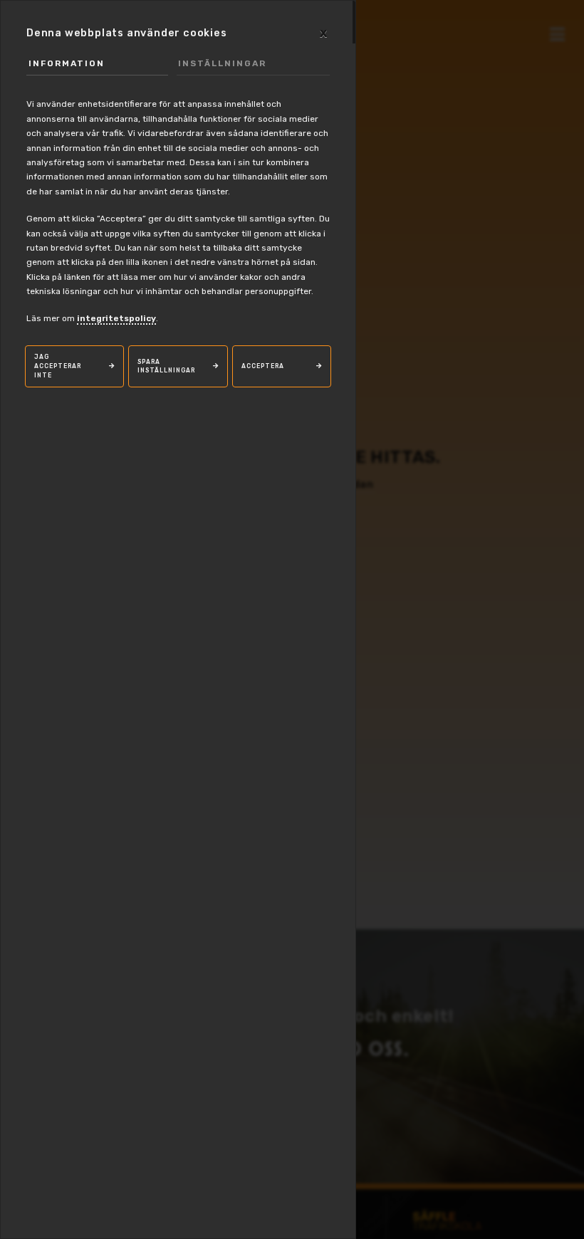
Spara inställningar (166, 366)
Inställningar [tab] (222, 63)
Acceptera (262, 366)
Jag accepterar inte (57, 365)
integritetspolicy (116, 318)
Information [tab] (66, 63)
